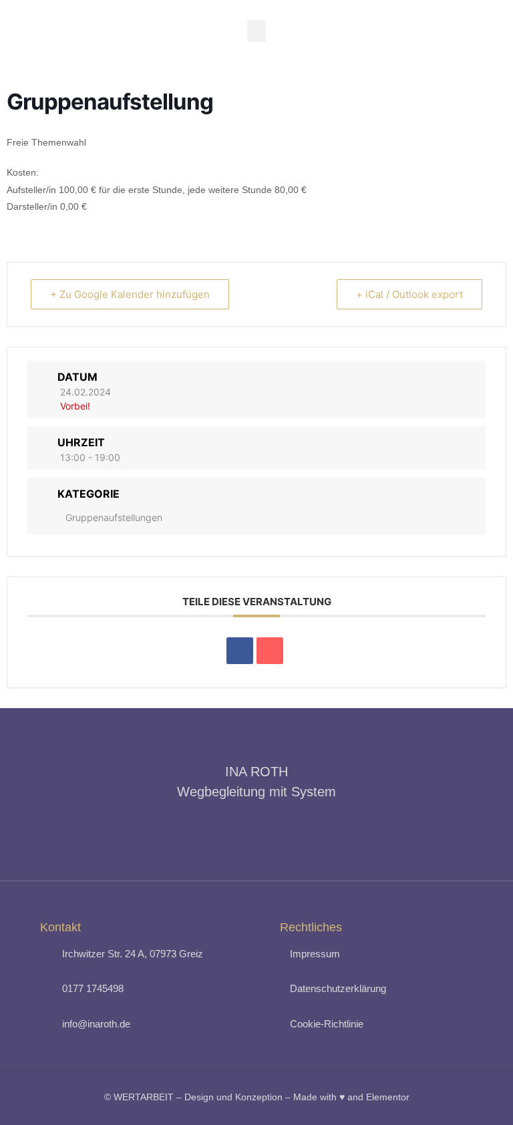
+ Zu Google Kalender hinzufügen (130, 294)
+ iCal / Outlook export (409, 294)
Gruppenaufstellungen (113, 517)
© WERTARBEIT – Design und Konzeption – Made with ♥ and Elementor (256, 1097)
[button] (256, 31)
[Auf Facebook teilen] (239, 650)
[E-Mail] (269, 650)
